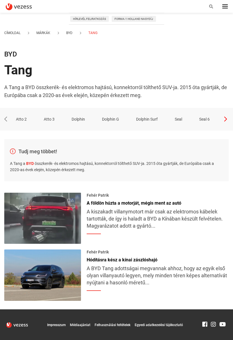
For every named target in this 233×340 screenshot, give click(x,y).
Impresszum (56, 325)
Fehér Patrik (98, 195)
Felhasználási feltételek (112, 325)
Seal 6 (204, 119)
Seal (178, 119)
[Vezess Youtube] (221, 311)
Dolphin (78, 119)
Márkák (43, 33)
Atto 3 (49, 119)
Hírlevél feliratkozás (89, 18)
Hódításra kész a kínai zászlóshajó (122, 260)
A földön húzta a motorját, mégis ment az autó (134, 203)
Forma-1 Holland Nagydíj (134, 18)
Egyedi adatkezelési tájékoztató (159, 325)
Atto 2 (21, 119)
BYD (69, 33)
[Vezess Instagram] (213, 311)
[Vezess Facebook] (204, 311)
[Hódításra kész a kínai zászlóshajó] (42, 274)
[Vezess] (24, 7)
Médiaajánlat (80, 325)
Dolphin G (110, 119)
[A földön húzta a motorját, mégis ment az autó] (42, 217)
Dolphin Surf (147, 119)
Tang (92, 33)
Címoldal (12, 33)
